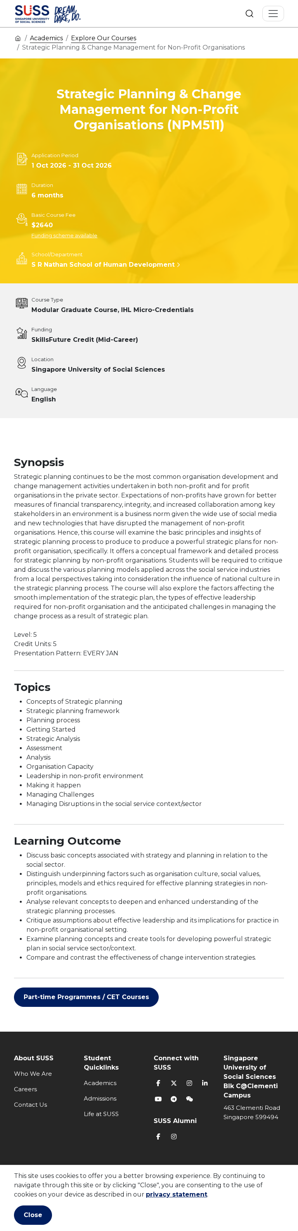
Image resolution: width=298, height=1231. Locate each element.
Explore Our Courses (103, 38)
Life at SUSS (101, 1114)
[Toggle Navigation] (273, 13)
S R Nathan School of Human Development (103, 264)
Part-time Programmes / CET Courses (86, 997)
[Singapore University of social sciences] (61, 13)
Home (18, 37)
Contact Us (30, 1104)
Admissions (100, 1098)
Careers (25, 1089)
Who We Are (33, 1073)
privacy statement (176, 1194)
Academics (46, 38)
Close (33, 1215)
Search (249, 13)
